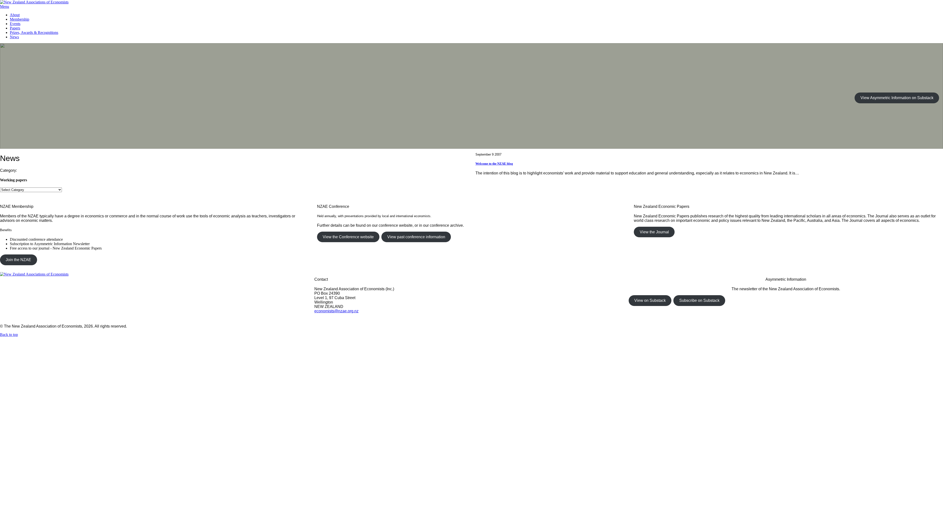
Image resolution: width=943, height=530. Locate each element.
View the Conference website (348, 237)
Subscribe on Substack (699, 300)
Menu (4, 6)
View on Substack (650, 300)
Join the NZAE (18, 260)
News (14, 37)
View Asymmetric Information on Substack (896, 98)
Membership (19, 19)
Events (15, 24)
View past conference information (416, 237)
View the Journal (654, 232)
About (15, 15)
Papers (15, 28)
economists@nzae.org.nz (336, 311)
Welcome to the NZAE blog (494, 163)
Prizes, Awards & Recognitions (34, 32)
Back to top (9, 334)
